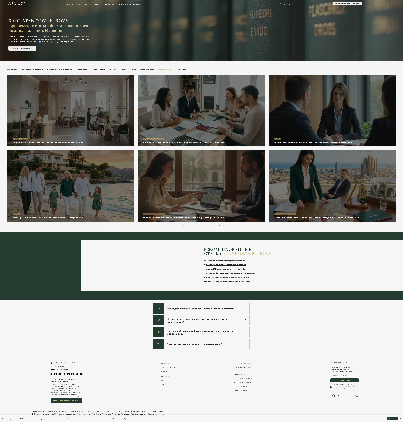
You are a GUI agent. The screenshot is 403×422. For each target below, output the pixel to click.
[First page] (184, 225)
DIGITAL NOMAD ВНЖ (168, 368)
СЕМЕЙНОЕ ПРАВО (241, 386)
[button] (357, 395)
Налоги (112, 70)
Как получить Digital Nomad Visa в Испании (226, 265)
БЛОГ (163, 380)
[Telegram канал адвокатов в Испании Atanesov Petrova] (68, 374)
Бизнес (123, 70)
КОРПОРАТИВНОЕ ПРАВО (243, 378)
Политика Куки (122, 419)
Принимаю (392, 419)
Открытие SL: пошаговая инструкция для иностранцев (231, 273)
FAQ (162, 384)
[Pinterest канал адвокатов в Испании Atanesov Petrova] (55, 374)
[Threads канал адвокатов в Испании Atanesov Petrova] (81, 374)
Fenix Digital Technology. (101, 414)
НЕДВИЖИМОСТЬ (240, 390)
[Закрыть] (400, 418)
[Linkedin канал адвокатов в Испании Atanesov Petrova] (64, 374)
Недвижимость (147, 70)
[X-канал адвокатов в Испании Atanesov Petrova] (77, 374)
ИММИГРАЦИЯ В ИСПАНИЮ (153, 139)
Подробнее (380, 419)
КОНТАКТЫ (165, 376)
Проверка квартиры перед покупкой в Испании (228, 282)
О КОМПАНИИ (166, 372)
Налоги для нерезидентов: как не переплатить (227, 277)
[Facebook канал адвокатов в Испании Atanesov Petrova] (59, 374)
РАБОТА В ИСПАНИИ (241, 371)
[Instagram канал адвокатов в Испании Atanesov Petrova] (51, 374)
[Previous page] (188, 225)
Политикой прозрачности (66, 414)
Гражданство (99, 70)
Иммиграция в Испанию (32, 70)
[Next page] (215, 225)
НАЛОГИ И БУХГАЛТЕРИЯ (243, 382)
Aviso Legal (152, 414)
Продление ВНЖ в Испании (59, 70)
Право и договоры (166, 70)
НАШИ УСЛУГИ (166, 363)
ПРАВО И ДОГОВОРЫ (20, 139)
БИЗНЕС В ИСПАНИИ (241, 375)
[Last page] (219, 225)
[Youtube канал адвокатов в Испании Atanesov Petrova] (72, 374)
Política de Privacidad (120, 414)
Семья (133, 70)
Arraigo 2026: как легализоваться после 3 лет (226, 269)
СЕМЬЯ (277, 139)
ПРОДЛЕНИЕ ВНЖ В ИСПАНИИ (154, 214)
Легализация (83, 70)
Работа (182, 70)
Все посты (12, 70)
